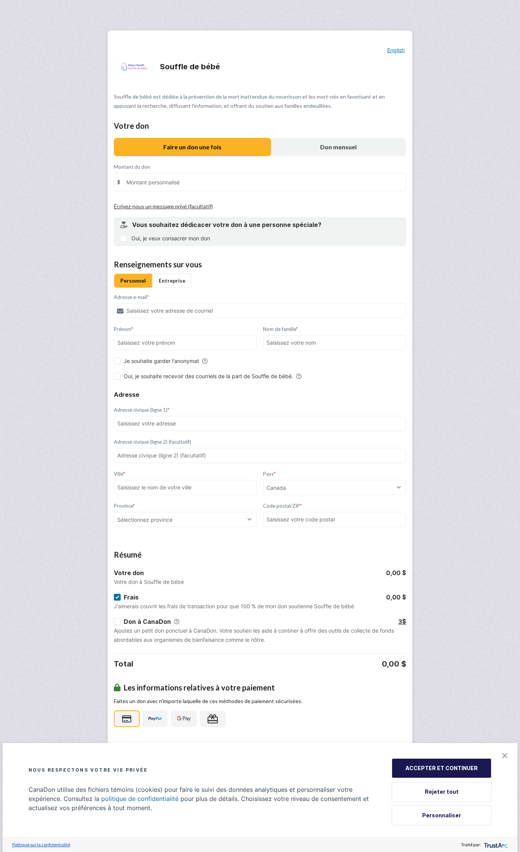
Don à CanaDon (147, 621)
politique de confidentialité (140, 798)
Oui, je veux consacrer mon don (170, 238)
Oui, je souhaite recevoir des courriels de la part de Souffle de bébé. (208, 376)
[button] (504, 755)
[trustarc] (495, 844)
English (396, 50)
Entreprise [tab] (172, 280)
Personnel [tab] (133, 280)
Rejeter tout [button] (442, 791)
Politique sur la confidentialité (41, 844)
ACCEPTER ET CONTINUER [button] (441, 768)
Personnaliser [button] (441, 815)
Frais (131, 597)
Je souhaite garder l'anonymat (161, 361)
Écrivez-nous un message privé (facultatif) (163, 206)
